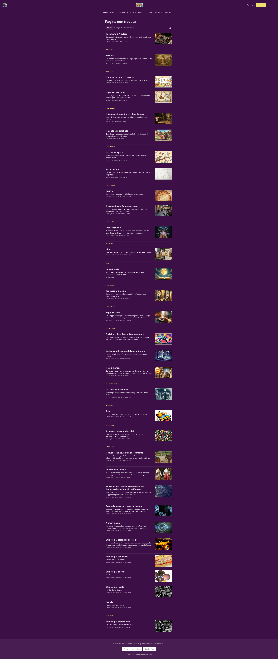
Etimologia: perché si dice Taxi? (121, 540)
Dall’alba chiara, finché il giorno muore (125, 334)
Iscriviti (261, 5)
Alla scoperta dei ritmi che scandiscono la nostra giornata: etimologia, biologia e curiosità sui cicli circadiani (127, 232)
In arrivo (110, 602)
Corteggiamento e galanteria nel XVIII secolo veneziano (126, 414)
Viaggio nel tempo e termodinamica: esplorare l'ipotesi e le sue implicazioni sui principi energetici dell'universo (128, 510)
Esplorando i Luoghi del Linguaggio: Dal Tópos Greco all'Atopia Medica (126, 295)
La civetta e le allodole (117, 389)
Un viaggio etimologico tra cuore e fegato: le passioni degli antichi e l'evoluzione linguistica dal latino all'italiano (128, 317)
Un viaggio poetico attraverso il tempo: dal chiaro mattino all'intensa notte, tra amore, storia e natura (127, 338)
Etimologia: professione (118, 621)
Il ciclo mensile (113, 368)
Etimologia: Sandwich (117, 556)
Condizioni (146, 643)
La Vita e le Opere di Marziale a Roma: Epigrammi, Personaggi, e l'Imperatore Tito (124, 435)
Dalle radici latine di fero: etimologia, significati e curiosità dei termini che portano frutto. (129, 59)
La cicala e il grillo (114, 152)
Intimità (109, 191)
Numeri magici (113, 523)
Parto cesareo (113, 169)
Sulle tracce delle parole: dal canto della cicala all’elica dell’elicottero (126, 156)
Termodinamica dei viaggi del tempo (124, 506)
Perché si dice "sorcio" (114, 575)
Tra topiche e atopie (116, 291)
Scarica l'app (149, 649)
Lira (108, 249)
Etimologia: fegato (115, 587)
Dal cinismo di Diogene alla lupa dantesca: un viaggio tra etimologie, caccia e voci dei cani (127, 210)
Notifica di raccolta (158, 643)
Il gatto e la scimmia (115, 92)
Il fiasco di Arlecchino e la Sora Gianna (125, 114)
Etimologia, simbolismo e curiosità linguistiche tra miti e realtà (127, 393)
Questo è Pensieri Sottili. (115, 605)
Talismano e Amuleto (116, 34)
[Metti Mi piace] (107, 44)
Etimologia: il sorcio (116, 572)
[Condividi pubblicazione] (253, 5)
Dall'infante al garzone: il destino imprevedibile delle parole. (128, 80)
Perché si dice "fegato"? (114, 590)
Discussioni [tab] (128, 28)
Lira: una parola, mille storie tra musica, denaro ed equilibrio (128, 252)
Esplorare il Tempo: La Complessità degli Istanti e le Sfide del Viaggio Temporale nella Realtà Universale (128, 493)
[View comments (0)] (121, 44)
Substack (128, 654)
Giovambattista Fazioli (119, 41)
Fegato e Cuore (113, 312)
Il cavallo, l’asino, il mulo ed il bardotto (124, 453)
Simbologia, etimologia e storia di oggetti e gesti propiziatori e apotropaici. (128, 38)
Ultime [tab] (109, 28)
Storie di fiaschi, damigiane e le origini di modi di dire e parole (126, 118)
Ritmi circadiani (113, 227)
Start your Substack (133, 649)
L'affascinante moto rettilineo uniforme (125, 351)
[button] (105, 12)
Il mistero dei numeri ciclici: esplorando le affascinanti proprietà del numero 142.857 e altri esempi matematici (127, 527)
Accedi (271, 5)
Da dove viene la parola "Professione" (120, 625)
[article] (139, 39)
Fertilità (110, 55)
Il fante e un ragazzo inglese (120, 77)
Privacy (138, 643)
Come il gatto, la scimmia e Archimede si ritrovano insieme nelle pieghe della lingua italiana (128, 96)
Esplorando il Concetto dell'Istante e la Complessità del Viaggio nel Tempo (125, 488)
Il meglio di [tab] (118, 28)
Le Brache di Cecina (116, 469)
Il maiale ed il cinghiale (117, 131)
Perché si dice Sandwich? (115, 560)
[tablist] (120, 28)
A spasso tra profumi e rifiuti (120, 431)
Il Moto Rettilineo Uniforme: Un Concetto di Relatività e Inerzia (126, 355)
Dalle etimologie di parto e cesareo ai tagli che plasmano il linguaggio (128, 173)
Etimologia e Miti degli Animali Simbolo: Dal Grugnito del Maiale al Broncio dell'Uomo (127, 135)
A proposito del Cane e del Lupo (122, 206)
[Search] (248, 5)
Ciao (108, 411)
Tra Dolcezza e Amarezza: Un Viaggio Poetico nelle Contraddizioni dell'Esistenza (125, 273)
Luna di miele (112, 269)
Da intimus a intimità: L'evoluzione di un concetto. (124, 194)
